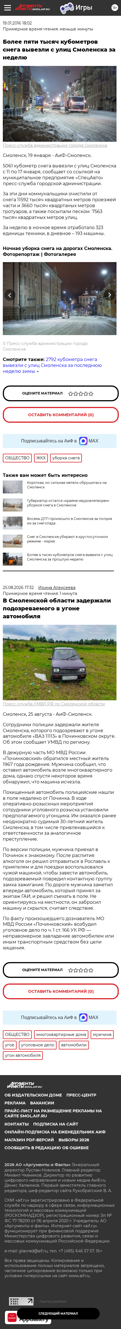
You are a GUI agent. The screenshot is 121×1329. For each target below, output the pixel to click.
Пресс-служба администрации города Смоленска (55, 145)
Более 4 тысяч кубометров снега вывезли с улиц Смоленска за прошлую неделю (70, 557)
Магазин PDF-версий (29, 1139)
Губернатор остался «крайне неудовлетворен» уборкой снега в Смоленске (68, 503)
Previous (9, 295)
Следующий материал (58, 1313)
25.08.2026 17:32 (18, 587)
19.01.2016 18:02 (17, 23)
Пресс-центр (81, 1095)
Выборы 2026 (74, 1139)
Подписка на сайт (55, 1124)
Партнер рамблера (53, 1301)
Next (109, 295)
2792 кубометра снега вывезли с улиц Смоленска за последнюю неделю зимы (52, 365)
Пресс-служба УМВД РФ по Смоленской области (54, 703)
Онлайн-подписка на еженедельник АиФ (55, 1132)
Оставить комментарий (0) (61, 414)
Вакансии (42, 1103)
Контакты (17, 1124)
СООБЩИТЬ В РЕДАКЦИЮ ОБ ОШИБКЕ (47, 1147)
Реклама (15, 1103)
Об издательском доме (33, 1095)
